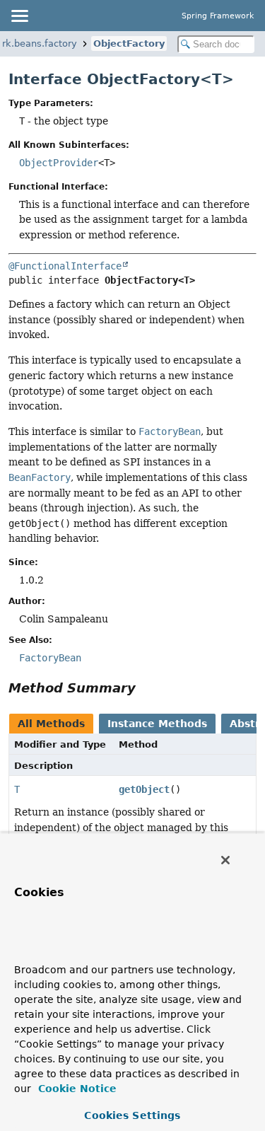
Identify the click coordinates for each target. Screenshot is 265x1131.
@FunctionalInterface (65, 266)
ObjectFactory (129, 43)
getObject (144, 789)
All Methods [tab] (51, 723)
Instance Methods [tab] (157, 723)
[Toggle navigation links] (19, 15)
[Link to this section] (145, 687)
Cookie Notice (76, 1088)
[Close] (225, 860)
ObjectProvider (58, 162)
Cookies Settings (132, 1115)
